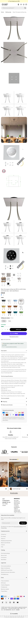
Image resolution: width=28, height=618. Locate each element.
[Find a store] (18, 4)
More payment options (14, 336)
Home (2, 12)
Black (9, 321)
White (3, 321)
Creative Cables (7, 607)
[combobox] (14, 7)
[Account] (21, 4)
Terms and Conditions (18, 526)
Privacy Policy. (4, 528)
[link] (5, 451)
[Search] (25, 8)
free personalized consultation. (11, 346)
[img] (18, 498)
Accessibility (15, 613)
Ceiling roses (8, 12)
